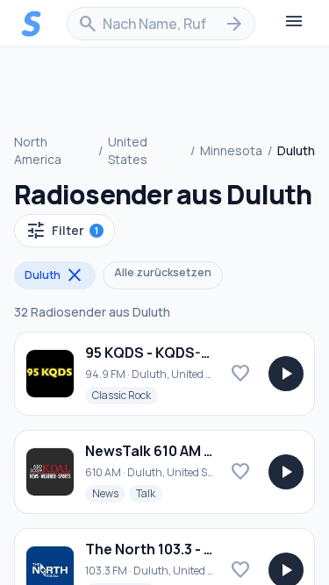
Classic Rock (125, 395)
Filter (61, 230)
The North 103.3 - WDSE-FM (178, 549)
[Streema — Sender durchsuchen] (32, 24)
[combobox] (161, 23)
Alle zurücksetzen (162, 272)
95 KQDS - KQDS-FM (153, 352)
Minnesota (231, 150)
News (108, 493)
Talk (149, 493)
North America (37, 150)
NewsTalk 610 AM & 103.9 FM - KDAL (203, 450)
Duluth (55, 275)
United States (127, 150)
